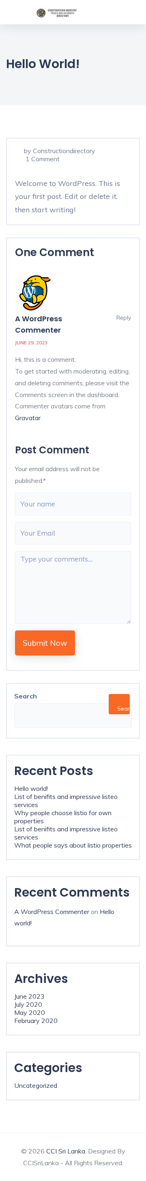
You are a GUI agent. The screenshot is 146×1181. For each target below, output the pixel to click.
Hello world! (31, 788)
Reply (123, 317)
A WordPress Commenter (51, 912)
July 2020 (28, 1004)
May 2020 (29, 1012)
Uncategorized (35, 1085)
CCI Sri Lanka (65, 1151)
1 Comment (42, 158)
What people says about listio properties (73, 845)
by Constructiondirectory (59, 150)
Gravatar (28, 418)
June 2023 (29, 996)
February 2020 (36, 1021)
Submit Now (45, 643)
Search (25, 696)
